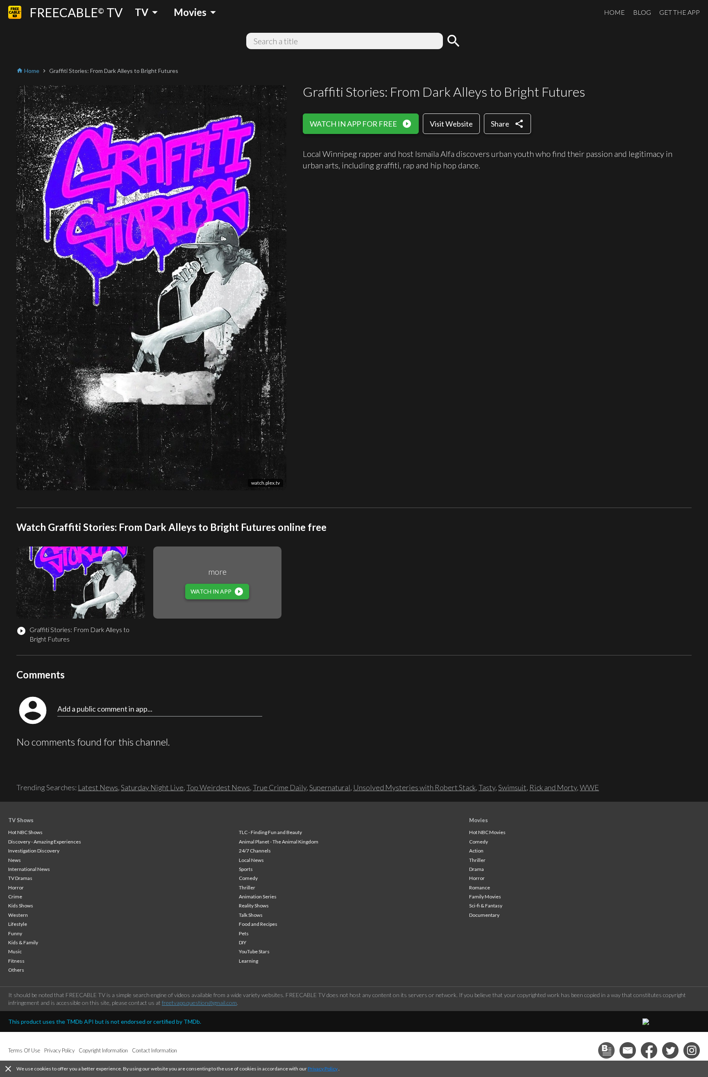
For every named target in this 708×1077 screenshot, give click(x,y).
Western (18, 915)
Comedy (248, 878)
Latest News (98, 787)
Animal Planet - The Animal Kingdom (278, 842)
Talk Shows (251, 915)
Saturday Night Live (152, 787)
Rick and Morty (553, 787)
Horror (16, 887)
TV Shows (21, 820)
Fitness (16, 961)
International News (29, 869)
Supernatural (329, 787)
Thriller (247, 887)
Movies (478, 820)
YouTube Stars (254, 951)
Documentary (484, 915)
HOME (614, 12)
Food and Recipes (258, 924)
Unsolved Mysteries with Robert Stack (414, 787)
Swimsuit (512, 787)
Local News (251, 860)
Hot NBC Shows (25, 832)
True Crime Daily (279, 787)
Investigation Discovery (33, 851)
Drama (476, 869)
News (14, 860)
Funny (15, 933)
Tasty (487, 787)
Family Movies (485, 896)
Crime (15, 896)
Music (15, 951)
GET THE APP (679, 12)
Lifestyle (17, 924)
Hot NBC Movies (487, 832)
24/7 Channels (255, 851)
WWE (589, 787)
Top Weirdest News (218, 787)
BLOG (642, 12)
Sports (246, 869)
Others (16, 970)
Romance (479, 887)
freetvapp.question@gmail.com (199, 1002)
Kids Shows (20, 905)
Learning (248, 961)
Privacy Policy (323, 1069)
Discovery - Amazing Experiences (44, 842)
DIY (242, 942)
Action (476, 851)
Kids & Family (23, 942)
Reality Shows (254, 905)
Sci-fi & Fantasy (485, 905)
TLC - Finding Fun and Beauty (270, 832)
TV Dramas (20, 878)
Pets (244, 933)
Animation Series (258, 896)
